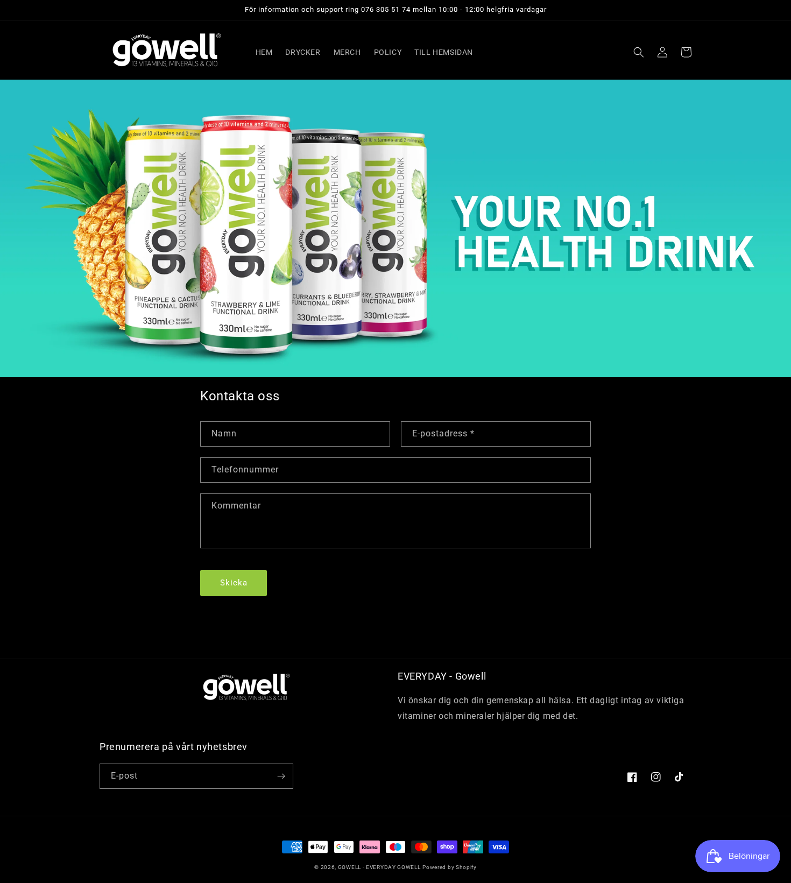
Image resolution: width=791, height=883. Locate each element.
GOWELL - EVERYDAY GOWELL (379, 867)
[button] (639, 52)
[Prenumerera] (281, 776)
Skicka (234, 583)
